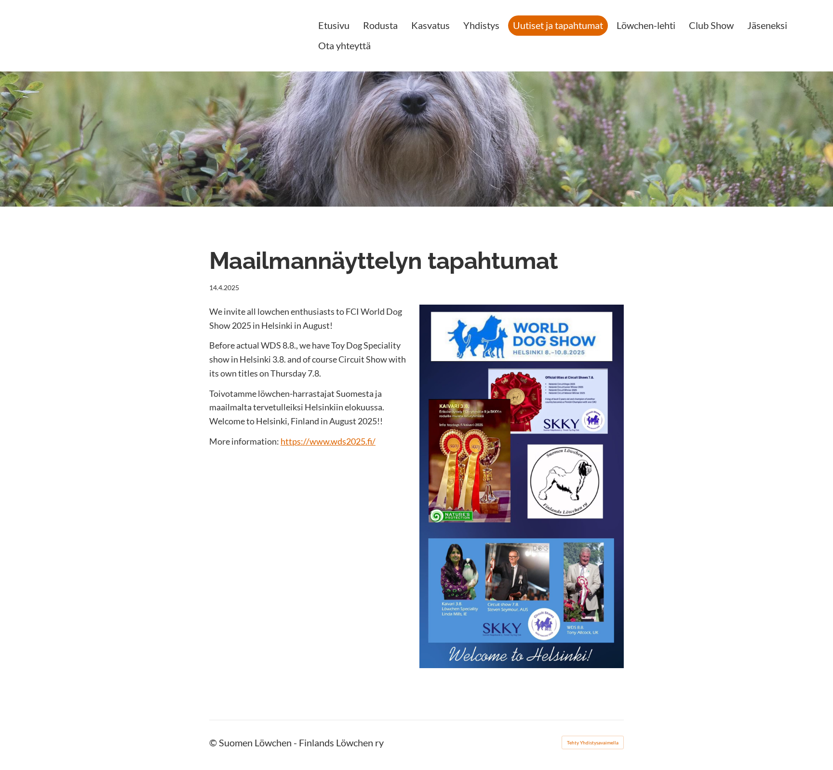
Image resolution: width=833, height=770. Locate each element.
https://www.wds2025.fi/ (328, 441)
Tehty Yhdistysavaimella (592, 742)
